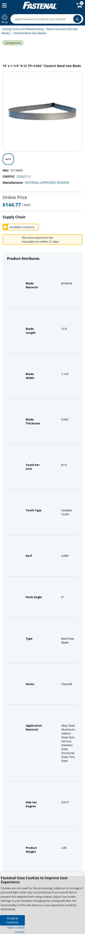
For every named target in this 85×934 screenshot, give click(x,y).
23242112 (24, 176)
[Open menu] (3, 5)
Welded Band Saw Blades (30, 33)
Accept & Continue (12, 920)
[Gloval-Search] (77, 19)
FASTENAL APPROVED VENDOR (47, 182)
